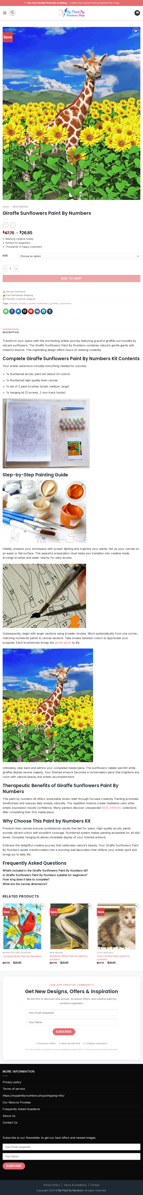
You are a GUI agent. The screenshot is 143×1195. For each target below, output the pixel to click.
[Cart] (137, 13)
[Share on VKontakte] (37, 311)
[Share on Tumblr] (50, 311)
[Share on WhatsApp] (6, 311)
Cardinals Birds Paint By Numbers (22, 956)
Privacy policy (12, 1082)
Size (5, 255)
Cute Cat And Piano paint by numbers (113, 958)
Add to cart (71, 278)
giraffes (54, 303)
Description (11, 332)
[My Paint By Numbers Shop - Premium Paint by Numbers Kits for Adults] (71, 13)
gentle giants (63, 642)
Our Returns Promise (17, 1102)
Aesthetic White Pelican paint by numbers (69, 958)
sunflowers (66, 303)
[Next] (140, 936)
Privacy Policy (52, 1184)
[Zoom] (7, 195)
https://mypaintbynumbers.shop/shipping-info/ (33, 1095)
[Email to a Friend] (25, 311)
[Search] (12, 13)
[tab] (11, 332)
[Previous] (2, 936)
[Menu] (5, 13)
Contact (95, 1184)
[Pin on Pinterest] (31, 311)
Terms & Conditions (75, 1184)
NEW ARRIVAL (20, 206)
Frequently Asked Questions (21, 1109)
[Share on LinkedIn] (43, 311)
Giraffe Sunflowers (38, 303)
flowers (23, 303)
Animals (13, 303)
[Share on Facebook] (12, 311)
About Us (9, 1116)
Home (6, 206)
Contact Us (10, 1122)
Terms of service (14, 1088)
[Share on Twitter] (18, 311)
